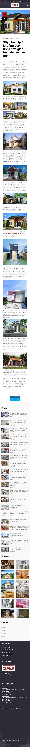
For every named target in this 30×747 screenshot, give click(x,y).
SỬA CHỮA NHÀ (5, 655)
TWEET (15, 399)
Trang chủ (3, 636)
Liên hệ (3, 630)
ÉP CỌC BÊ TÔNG (6, 652)
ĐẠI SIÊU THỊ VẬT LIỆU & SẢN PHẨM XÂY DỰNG (12, 650)
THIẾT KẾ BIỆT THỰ (6, 647)
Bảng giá (3, 627)
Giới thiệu (3, 633)
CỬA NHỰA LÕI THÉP (7, 654)
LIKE (16, 394)
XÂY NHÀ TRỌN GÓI (6, 675)
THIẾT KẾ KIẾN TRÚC (7, 671)
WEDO (8, 740)
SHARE (15, 397)
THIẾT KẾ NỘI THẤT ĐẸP (7, 649)
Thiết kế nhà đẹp (9, 38)
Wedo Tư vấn (17, 38)
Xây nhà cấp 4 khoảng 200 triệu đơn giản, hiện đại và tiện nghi (14, 49)
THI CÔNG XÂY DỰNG (7, 673)
